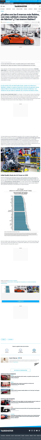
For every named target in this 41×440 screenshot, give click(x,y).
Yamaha (18, 4)
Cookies (32, 438)
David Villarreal (4, 22)
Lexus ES (14, 4)
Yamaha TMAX (28, 4)
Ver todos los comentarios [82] (20, 370)
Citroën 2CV (7, 4)
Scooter (2, 4)
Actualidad (12, 414)
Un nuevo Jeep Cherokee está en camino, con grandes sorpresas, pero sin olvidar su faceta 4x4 (18, 63)
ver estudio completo (12, 280)
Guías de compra (18, 435)
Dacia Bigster (33, 4)
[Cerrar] (39, 24)
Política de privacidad (37, 438)
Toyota (11, 4)
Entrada (2, 11)
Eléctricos (27, 435)
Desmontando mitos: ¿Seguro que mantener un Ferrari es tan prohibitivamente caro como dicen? (18, 65)
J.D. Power (10, 339)
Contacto (23, 438)
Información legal (27, 438)
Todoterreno (23, 4)
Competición (8, 435)
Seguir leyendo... (15, 362)
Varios (3, 339)
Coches (12, 435)
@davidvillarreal (9, 22)
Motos (35, 435)
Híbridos (31, 435)
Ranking (22, 435)
